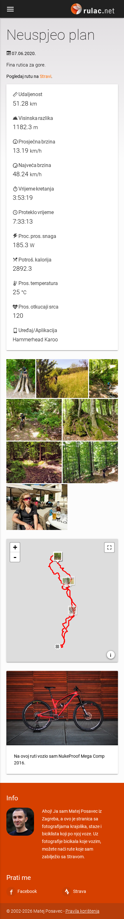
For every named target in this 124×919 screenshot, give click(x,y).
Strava (79, 891)
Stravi (45, 76)
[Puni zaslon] (109, 547)
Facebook (27, 891)
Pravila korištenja (82, 911)
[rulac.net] (93, 10)
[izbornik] (10, 9)
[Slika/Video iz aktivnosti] (20, 378)
